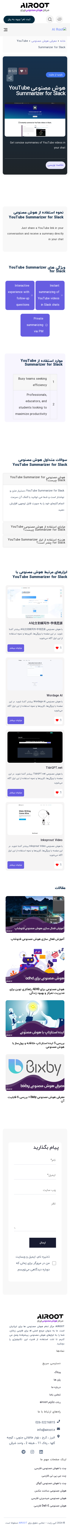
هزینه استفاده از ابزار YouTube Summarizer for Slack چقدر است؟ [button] (36, 541)
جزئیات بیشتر (16, 648)
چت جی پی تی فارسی (54, 1476)
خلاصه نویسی (55, 165)
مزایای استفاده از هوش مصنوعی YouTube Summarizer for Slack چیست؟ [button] (38, 528)
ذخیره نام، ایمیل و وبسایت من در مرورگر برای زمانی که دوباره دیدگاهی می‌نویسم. (33, 1263)
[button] (58, 19)
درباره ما (56, 1387)
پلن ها (57, 1380)
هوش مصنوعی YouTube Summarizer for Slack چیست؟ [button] (37, 479)
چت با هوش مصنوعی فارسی (50, 1468)
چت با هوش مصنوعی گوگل (51, 1483)
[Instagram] (32, 1452)
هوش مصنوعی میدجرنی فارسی (48, 1498)
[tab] (35, 479)
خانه (62, 41)
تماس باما (55, 1395)
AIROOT (23, 1523)
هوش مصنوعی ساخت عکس (50, 1491)
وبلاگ (57, 1372)
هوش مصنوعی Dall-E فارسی (50, 1506)
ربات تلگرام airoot (50, 1402)
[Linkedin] (41, 1452)
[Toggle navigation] (14, 29)
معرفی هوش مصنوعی (44, 41)
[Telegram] (23, 1452)
